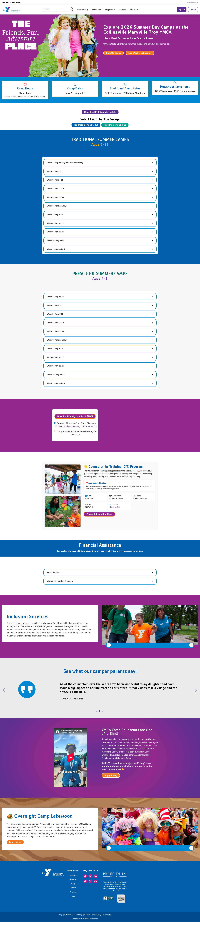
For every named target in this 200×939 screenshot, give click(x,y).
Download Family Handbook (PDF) (75, 416)
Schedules (97, 9)
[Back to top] (5, 910)
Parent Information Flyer (99, 514)
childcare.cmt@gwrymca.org (67, 426)
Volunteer (73, 888)
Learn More (15, 838)
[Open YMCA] (14, 9)
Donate (193, 9)
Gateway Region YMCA (11, 2)
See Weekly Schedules (140, 52)
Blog (73, 880)
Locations (122, 9)
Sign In (182, 9)
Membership (83, 9)
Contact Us (73, 871)
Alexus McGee (114, 507)
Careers (73, 884)
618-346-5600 (89, 426)
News (73, 892)
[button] (16, 693)
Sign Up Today (113, 52)
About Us (73, 875)
